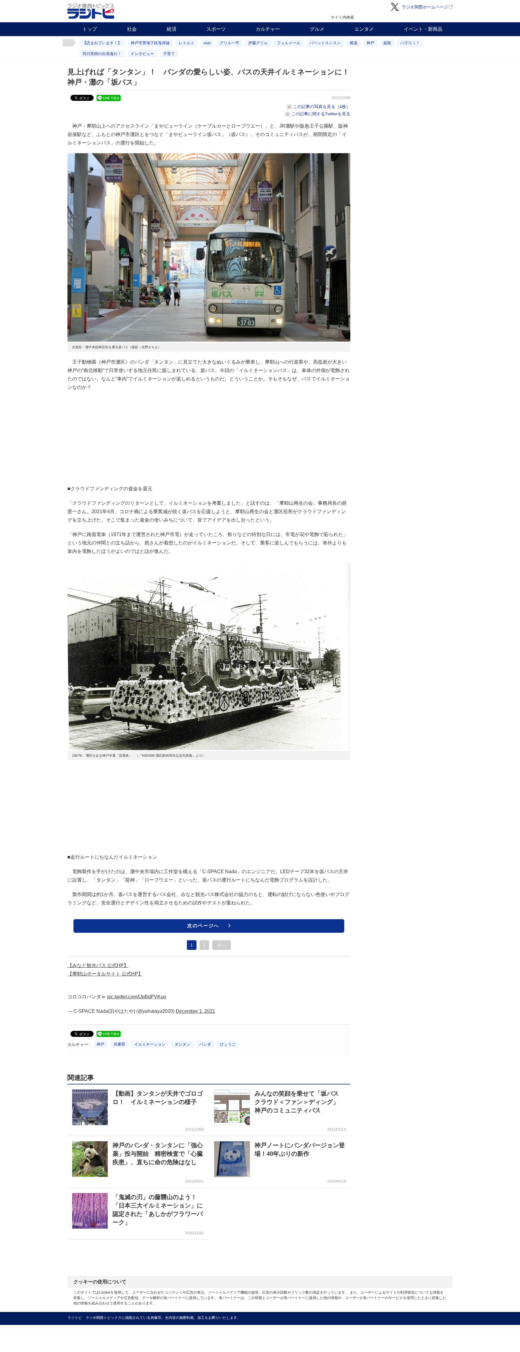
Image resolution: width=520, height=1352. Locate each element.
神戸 (370, 43)
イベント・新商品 (423, 29)
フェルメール (288, 43)
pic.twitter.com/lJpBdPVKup (136, 996)
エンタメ (364, 29)
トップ (89, 29)
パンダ (205, 1044)
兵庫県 (119, 1044)
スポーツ (216, 29)
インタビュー (142, 53)
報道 (354, 43)
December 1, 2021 (195, 1011)
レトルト (186, 43)
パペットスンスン (325, 43)
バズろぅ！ (410, 43)
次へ (221, 945)
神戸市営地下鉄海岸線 (150, 43)
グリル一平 (229, 43)
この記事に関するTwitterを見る (320, 113)
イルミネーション (150, 1044)
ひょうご (228, 1044)
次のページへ (203, 925)
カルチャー (268, 29)
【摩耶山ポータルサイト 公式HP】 (105, 973)
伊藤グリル (258, 43)
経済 (171, 29)
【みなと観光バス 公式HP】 (97, 965)
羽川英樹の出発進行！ (102, 53)
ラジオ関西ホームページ (425, 7)
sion (207, 43)
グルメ (317, 29)
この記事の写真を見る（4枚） (321, 106)
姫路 (387, 43)
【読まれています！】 (102, 43)
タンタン (182, 1044)
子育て (169, 53)
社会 (132, 29)
